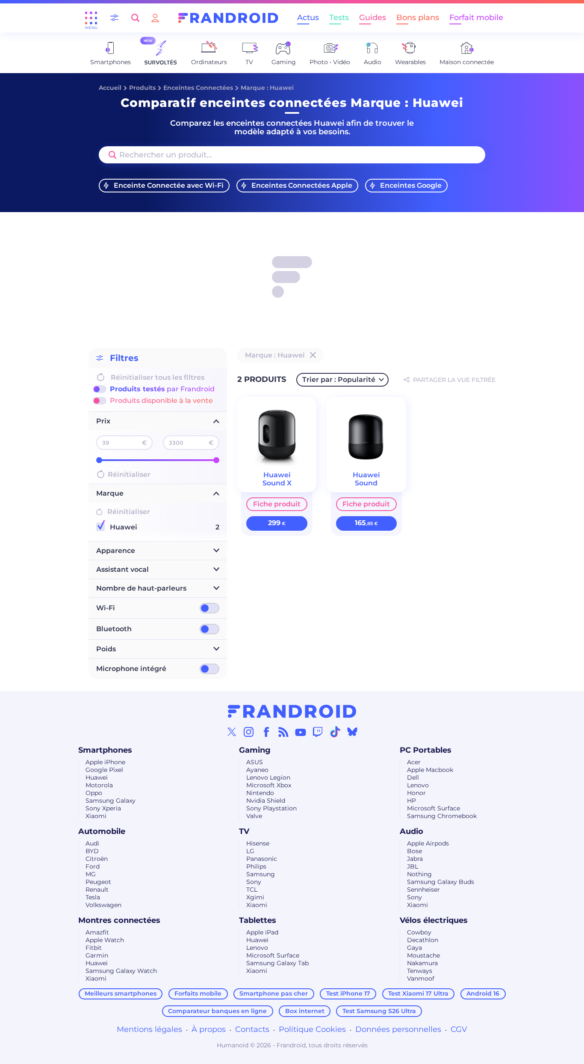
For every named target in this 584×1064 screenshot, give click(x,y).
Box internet (304, 1011)
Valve (254, 816)
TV (244, 831)
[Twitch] (317, 732)
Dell (413, 777)
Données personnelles (398, 1029)
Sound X (277, 483)
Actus (308, 17)
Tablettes (257, 920)
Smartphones (105, 750)
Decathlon (422, 940)
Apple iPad (262, 932)
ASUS (254, 762)
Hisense (257, 843)
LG (250, 851)
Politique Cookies (312, 1029)
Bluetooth (114, 629)
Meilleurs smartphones (120, 993)
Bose (414, 851)
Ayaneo (257, 770)
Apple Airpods (428, 843)
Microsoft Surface (433, 808)
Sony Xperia (103, 808)
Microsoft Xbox (268, 785)
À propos (209, 1029)
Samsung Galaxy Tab (277, 963)
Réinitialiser (129, 474)
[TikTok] (335, 732)
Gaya (414, 948)
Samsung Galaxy (111, 800)
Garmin (97, 955)
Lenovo (418, 785)
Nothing (419, 874)
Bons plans (417, 17)
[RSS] (283, 732)
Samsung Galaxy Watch (121, 971)
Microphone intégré (131, 669)
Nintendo (260, 793)
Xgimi (255, 897)
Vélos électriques (434, 920)
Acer (414, 762)
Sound (366, 483)
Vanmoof (420, 978)
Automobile (101, 831)
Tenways (419, 971)
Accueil (110, 88)
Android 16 (482, 993)
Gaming (255, 750)
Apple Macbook (430, 770)
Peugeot (98, 882)
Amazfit (97, 932)
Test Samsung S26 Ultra (379, 1011)
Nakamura (422, 963)
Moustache (423, 955)
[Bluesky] (352, 732)
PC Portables (425, 750)
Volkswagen (103, 905)
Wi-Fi (105, 608)
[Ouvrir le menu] (91, 18)
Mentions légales (149, 1029)
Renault (97, 889)
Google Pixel (104, 770)
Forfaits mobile (197, 993)
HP (411, 800)
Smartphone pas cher (273, 993)
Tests (339, 17)
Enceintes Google (411, 185)
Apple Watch (105, 940)
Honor (416, 793)
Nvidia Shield (265, 800)
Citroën (97, 859)
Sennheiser (423, 889)
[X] (232, 732)
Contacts (252, 1029)
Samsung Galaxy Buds (440, 882)
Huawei (97, 777)
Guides (372, 17)
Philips (256, 866)
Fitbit (94, 948)
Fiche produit (277, 504)
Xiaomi (96, 816)
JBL (412, 866)
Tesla (93, 897)
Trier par (338, 379)
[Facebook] (266, 732)
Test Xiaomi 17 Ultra (418, 993)
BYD (92, 851)
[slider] (99, 460)
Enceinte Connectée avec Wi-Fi (169, 185)
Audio (411, 831)
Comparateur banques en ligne (217, 1011)
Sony (253, 882)
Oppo (94, 793)
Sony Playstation (271, 808)
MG (91, 874)
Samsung (260, 874)
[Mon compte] (155, 17)
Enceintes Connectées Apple (301, 185)
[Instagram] (249, 732)
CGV (459, 1029)
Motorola (99, 785)
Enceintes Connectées (198, 88)
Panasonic (261, 859)
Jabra (415, 859)
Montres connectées (119, 920)
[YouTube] (300, 732)
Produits (142, 88)
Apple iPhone (105, 762)
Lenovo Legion (268, 777)
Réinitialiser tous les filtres (157, 377)
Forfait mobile (476, 17)
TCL (251, 889)
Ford (93, 866)
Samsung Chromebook (442, 816)
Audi (92, 843)
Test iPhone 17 (348, 993)
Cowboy (419, 932)
